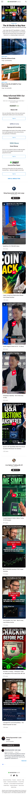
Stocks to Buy (14, 23)
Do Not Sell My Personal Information (16, 783)
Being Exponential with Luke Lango (14, 193)
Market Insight (4, 56)
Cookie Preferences (14, 785)
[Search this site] (26, 1)
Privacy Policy (21, 781)
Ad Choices (6, 783)
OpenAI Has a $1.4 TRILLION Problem (11, 246)
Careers (4, 781)
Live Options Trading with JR (14, 465)
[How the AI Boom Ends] (14, 47)
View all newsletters (14, 178)
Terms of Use (21, 785)
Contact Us (19, 779)
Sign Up (19, 118)
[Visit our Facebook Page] (11, 775)
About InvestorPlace (7, 779)
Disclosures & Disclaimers (12, 781)
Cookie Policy (6, 785)
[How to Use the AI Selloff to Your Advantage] (14, 72)
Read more (23, 760)
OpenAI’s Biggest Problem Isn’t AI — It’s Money (13, 346)
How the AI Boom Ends (8, 58)
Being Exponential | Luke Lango (13, 750)
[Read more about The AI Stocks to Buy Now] (14, 14)
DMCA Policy (13, 787)
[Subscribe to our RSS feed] (17, 775)
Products (14, 779)
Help (23, 779)
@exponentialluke (10, 741)
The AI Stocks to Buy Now (14, 25)
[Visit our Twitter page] (14, 775)
